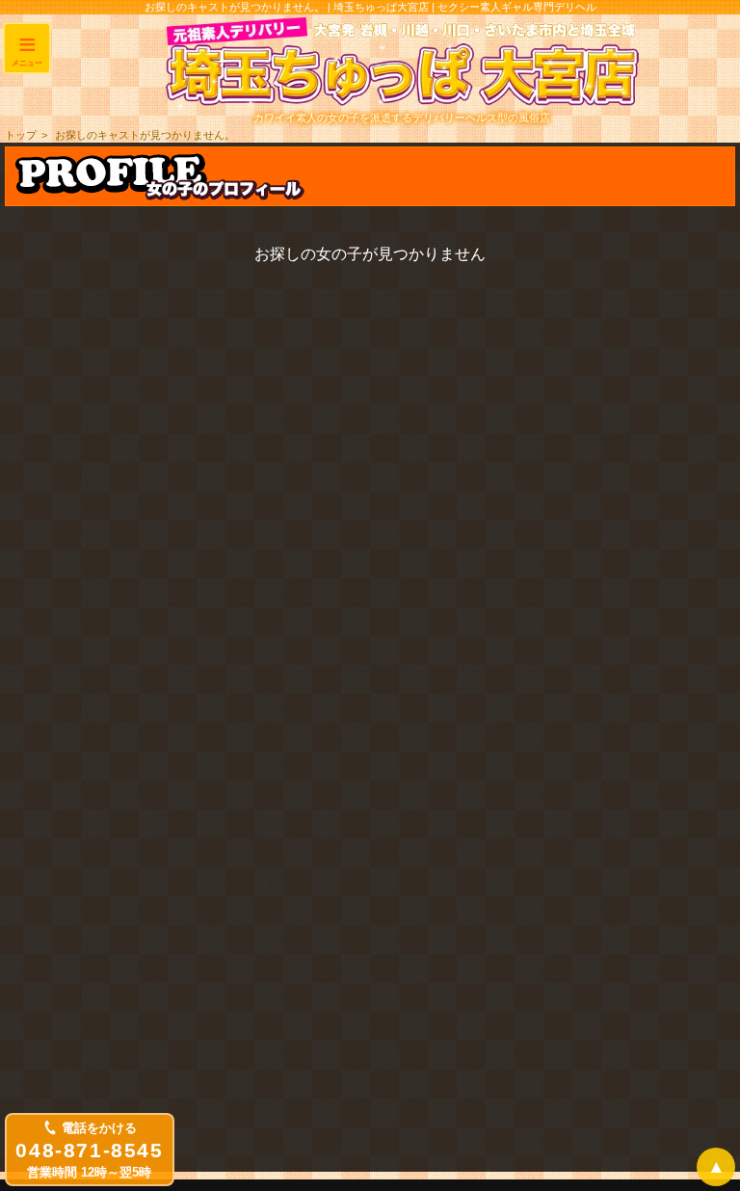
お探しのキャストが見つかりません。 (145, 135)
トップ (21, 135)
